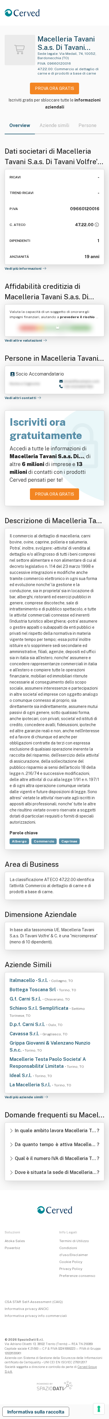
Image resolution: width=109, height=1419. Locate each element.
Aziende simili (54, 125)
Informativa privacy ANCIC (27, 1309)
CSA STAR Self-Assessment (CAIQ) (34, 1302)
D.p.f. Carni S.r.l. (28, 1024)
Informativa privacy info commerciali (36, 1316)
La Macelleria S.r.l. (31, 1085)
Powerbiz (12, 1248)
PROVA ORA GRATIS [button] (54, 88)
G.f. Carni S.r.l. (26, 999)
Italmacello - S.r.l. (29, 980)
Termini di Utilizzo (74, 1241)
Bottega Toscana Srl (33, 989)
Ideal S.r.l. (21, 1075)
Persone (87, 125)
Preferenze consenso (77, 1276)
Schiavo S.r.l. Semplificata (39, 1008)
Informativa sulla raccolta (35, 1412)
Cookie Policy (70, 1262)
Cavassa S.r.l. (25, 1033)
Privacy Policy (70, 1269)
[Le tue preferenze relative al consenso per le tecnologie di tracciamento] (98, 1408)
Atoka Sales (15, 1241)
